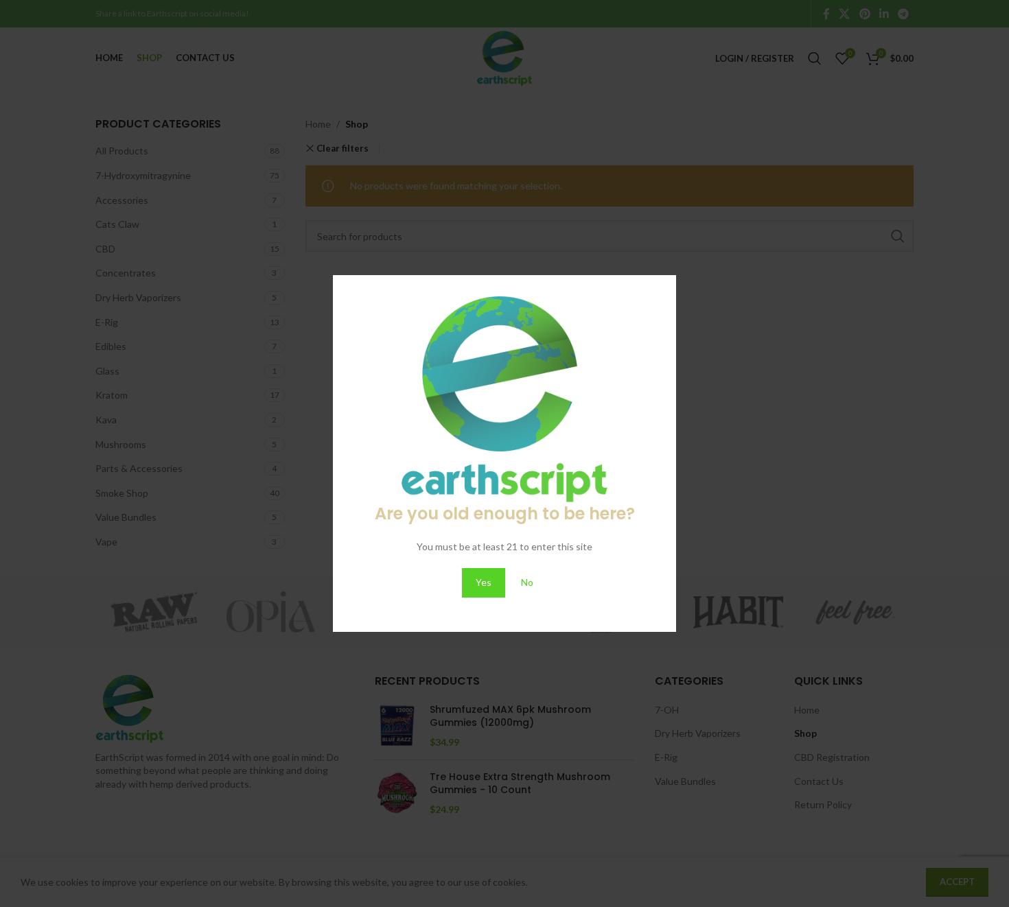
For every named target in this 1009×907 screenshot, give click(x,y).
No (527, 582)
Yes (483, 582)
